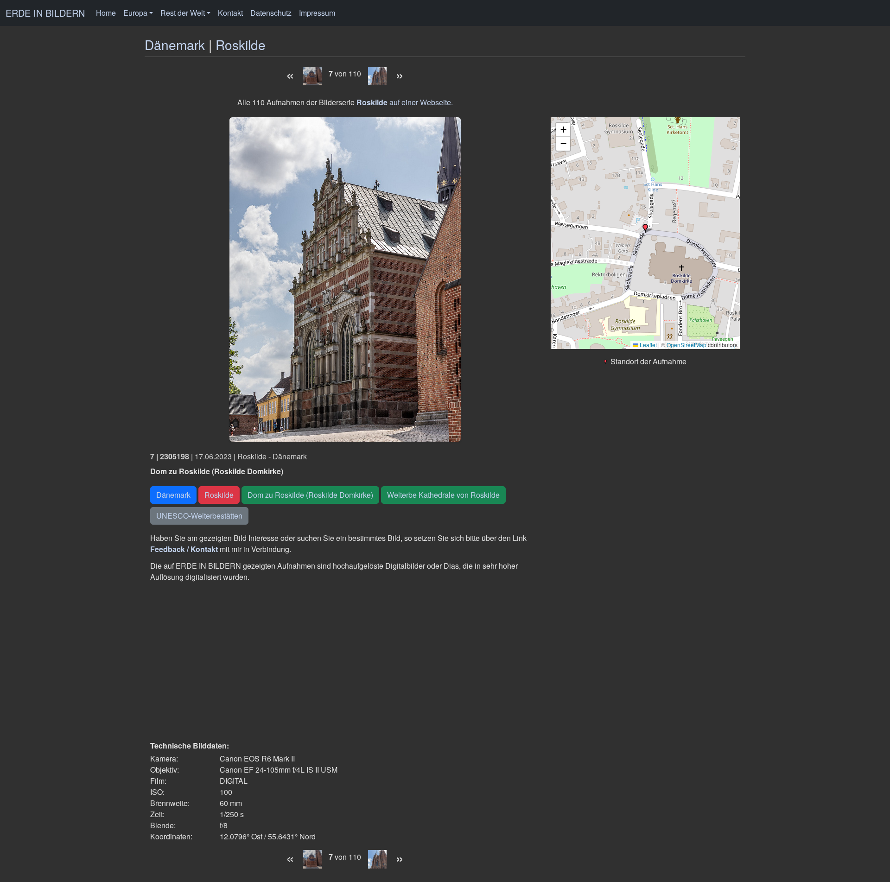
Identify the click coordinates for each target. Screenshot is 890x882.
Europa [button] (135, 12)
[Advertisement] (345, 661)
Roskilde (241, 44)
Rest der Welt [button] (182, 12)
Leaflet (647, 345)
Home (106, 12)
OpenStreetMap (686, 345)
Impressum (317, 12)
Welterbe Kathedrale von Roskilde (443, 494)
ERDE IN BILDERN (45, 12)
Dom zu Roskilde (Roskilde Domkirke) (310, 494)
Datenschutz (271, 12)
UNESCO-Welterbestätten (199, 515)
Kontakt (230, 12)
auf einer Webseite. (404, 102)
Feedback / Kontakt (184, 549)
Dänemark (175, 44)
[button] (645, 228)
